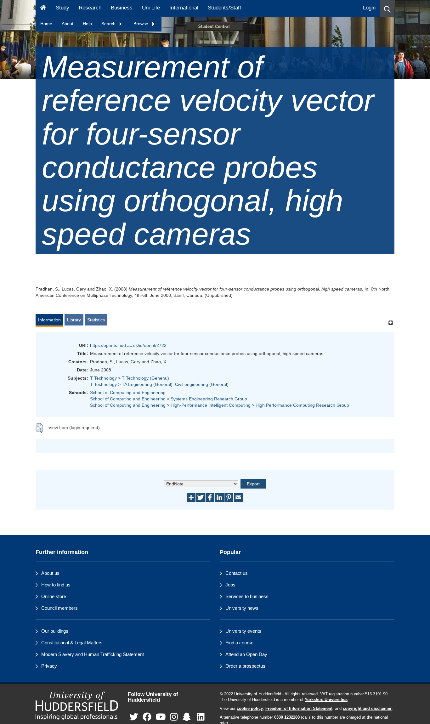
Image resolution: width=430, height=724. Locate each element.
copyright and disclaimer (367, 708)
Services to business (247, 596)
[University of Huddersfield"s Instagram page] (174, 717)
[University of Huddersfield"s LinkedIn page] (201, 717)
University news (241, 608)
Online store (53, 596)
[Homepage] (43, 8)
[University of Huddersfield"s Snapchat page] (188, 717)
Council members (59, 608)
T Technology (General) (145, 378)
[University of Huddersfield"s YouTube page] (161, 717)
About (67, 23)
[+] (390, 322)
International (183, 8)
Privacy (49, 666)
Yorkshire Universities (326, 700)
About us (50, 573)
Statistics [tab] (96, 319)
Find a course (239, 642)
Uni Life (151, 8)
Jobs (230, 584)
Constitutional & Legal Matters (72, 642)
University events (243, 631)
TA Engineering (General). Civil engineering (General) (175, 384)
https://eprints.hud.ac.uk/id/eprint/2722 (128, 345)
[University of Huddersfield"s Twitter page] (133, 717)
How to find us (56, 584)
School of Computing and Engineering (128, 392)
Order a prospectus (245, 666)
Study (62, 8)
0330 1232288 (287, 717)
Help (87, 23)
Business (122, 8)
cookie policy (250, 708)
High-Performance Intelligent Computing (211, 405)
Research (90, 8)
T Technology (103, 378)
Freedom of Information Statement (298, 708)
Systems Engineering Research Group (209, 398)
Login (369, 8)
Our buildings (54, 631)
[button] (387, 8)
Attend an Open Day (246, 654)
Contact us (236, 573)
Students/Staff (224, 8)
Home (46, 23)
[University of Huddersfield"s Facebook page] (147, 717)
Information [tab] (49, 319)
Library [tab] (74, 319)
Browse (141, 23)
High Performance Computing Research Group (302, 405)
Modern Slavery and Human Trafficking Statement (92, 654)
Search (109, 23)
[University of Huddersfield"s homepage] (77, 706)
